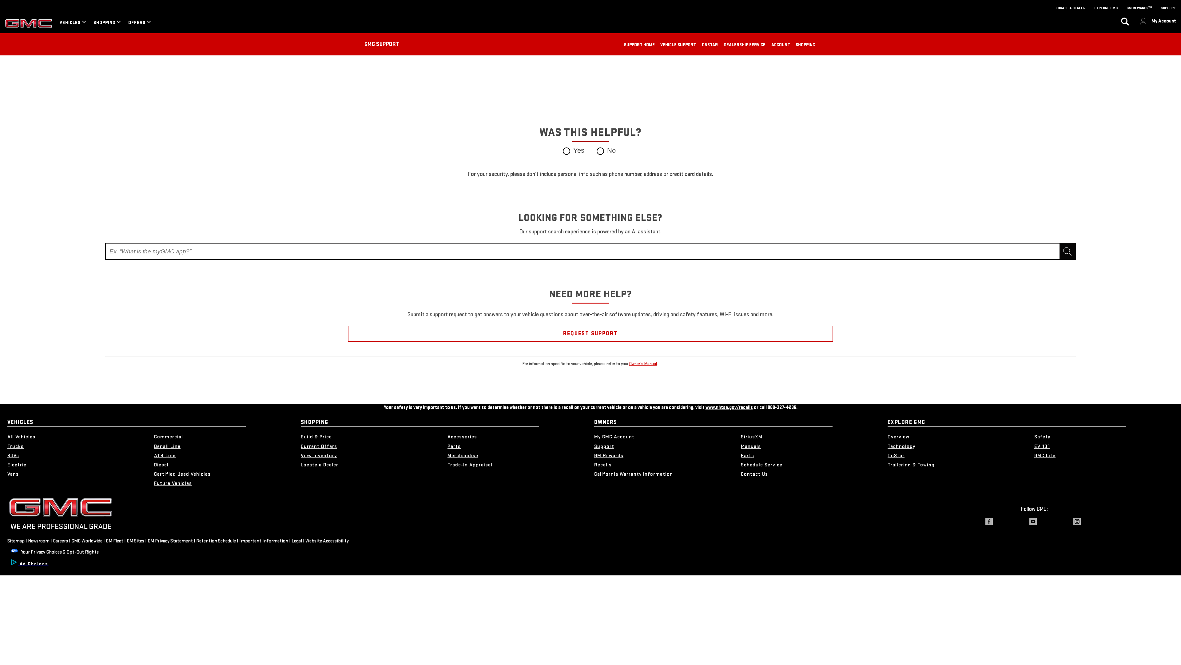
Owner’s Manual (643, 363)
